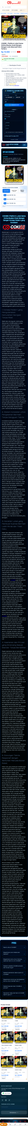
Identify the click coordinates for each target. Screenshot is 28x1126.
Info (24, 145)
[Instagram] (6, 1100)
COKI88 (13, 580)
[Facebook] (2, 1100)
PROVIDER (7, 95)
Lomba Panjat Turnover (14, 191)
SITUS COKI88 (5, 10)
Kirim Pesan (7, 1093)
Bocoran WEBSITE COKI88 (22, 191)
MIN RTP (6, 99)
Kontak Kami (4, 1109)
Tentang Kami (4, 1107)
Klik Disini (16, 85)
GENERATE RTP (14, 105)
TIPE (16, 95)
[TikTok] (9, 1100)
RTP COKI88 (15, 10)
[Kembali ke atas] (25, 1116)
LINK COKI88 (23, 10)
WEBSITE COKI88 (24, 13)
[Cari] (3, 7)
